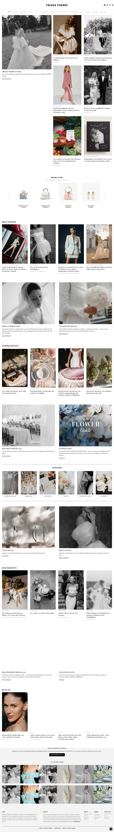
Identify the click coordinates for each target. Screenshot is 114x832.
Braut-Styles (65, 550)
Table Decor (7, 550)
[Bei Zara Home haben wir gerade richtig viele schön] (66, 774)
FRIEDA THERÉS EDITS (11, 326)
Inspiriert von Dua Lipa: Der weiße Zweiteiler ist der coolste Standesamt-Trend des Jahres (70, 269)
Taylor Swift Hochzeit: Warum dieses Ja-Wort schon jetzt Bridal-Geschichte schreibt (14, 269)
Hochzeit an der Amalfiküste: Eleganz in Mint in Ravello (97, 109)
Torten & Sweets (73, 389)
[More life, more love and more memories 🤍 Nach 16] (48, 774)
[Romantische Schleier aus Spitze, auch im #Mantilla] (84, 774)
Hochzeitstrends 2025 (12, 448)
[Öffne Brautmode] (48, 11)
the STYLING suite (67, 672)
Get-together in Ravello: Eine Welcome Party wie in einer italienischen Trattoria (67, 161)
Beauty (4, 732)
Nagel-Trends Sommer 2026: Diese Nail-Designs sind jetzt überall (42, 736)
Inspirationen (88, 156)
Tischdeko (14, 389)
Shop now (62, 458)
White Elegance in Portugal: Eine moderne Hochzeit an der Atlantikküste (98, 615)
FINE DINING (29, 496)
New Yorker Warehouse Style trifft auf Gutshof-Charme (14, 392)
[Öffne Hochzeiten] (66, 11)
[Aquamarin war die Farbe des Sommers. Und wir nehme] (29, 774)
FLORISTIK (89, 389)
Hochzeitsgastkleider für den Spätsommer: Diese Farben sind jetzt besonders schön (66, 110)
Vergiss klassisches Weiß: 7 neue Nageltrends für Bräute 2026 (97, 736)
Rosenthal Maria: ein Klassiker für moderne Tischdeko (42, 392)
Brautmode (5, 265)
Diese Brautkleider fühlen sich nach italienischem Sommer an (99, 268)
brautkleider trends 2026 (14, 672)
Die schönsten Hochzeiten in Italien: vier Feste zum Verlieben (13, 614)
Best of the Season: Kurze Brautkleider (39, 268)
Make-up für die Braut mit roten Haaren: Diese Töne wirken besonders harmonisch (69, 737)
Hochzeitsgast (57, 106)
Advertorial (90, 265)
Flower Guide (65, 448)
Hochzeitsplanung (104, 496)
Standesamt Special (68, 326)
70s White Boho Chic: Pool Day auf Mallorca (65, 59)
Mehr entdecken (64, 558)
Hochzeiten (56, 55)
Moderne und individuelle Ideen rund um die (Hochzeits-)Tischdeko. (23, 553)
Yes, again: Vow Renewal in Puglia (42, 613)
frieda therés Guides (11, 71)
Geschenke (85, 496)
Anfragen (61, 679)
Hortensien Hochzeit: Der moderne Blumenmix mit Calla (98, 392)
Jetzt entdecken (6, 78)
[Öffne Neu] (10, 11)
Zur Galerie (5, 556)
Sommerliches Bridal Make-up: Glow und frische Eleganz (13, 736)
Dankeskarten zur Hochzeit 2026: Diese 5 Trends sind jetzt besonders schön (98, 160)
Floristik (47, 496)
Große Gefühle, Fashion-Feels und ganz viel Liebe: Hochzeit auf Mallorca (98, 59)
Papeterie (96, 156)
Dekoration (10, 496)
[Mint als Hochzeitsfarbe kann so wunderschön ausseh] (103, 774)
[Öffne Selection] (26, 11)
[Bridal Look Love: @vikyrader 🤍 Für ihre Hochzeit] (11, 774)
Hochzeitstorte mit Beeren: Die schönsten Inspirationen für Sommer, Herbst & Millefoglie (69, 393)
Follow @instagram (57, 762)
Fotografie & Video (66, 496)
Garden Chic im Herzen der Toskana (68, 614)
